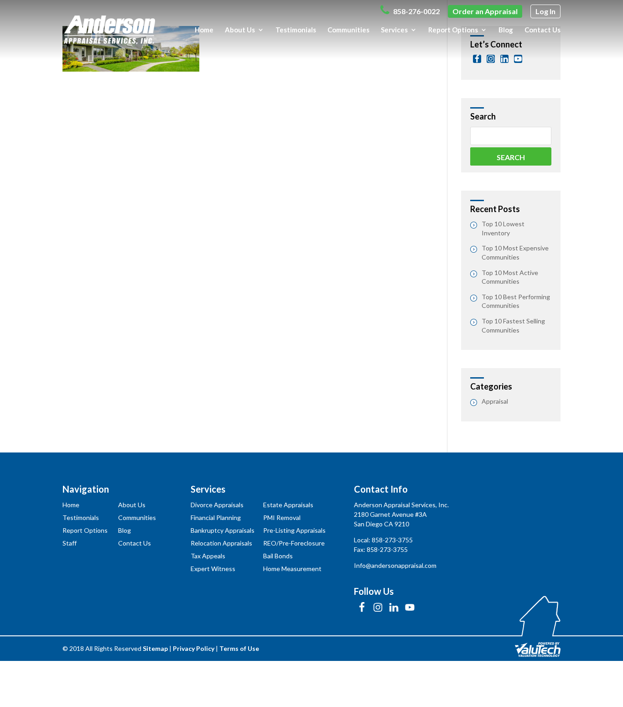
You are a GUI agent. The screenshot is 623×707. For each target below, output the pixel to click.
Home (204, 30)
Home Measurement (292, 568)
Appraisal (495, 401)
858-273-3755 (392, 540)
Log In (545, 11)
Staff (69, 543)
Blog (505, 30)
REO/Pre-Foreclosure (294, 543)
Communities (348, 30)
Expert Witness (213, 568)
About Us (240, 30)
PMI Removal (282, 517)
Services (394, 30)
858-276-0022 (416, 11)
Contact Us (542, 30)
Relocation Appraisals (221, 543)
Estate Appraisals (288, 505)
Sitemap (155, 648)
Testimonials (295, 30)
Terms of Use (239, 648)
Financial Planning (216, 517)
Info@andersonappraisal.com (395, 565)
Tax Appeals (208, 556)
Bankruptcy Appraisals (222, 530)
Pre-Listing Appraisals (294, 530)
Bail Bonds (278, 556)
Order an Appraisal (485, 11)
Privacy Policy (193, 648)
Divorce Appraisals (217, 505)
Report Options (453, 30)
